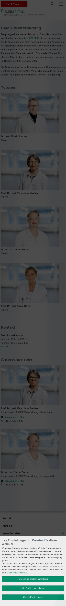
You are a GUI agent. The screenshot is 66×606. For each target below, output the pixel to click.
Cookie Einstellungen (33, 597)
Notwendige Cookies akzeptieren (33, 579)
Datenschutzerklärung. (17, 573)
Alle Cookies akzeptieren (33, 588)
